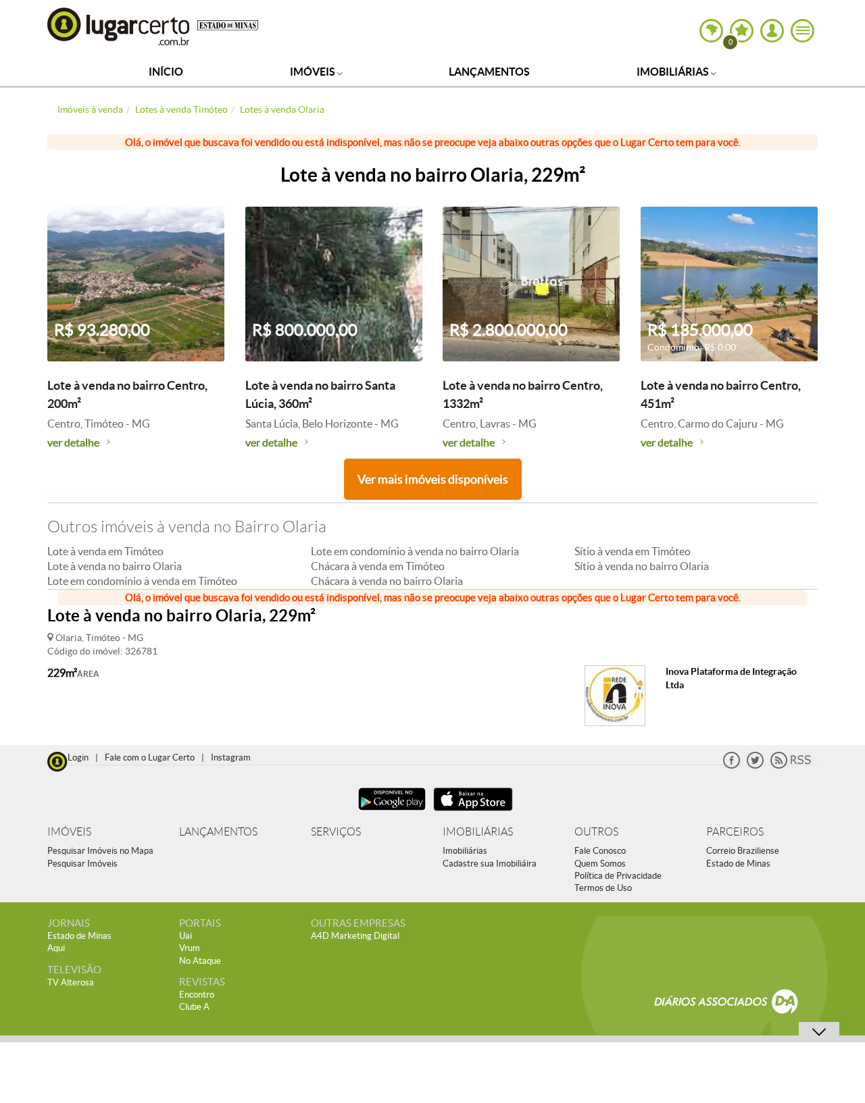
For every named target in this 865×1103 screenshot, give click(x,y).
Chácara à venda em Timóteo (378, 566)
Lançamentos (489, 72)
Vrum (189, 948)
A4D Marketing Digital (355, 936)
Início (166, 72)
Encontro (196, 995)
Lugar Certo (119, 26)
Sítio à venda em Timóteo (632, 551)
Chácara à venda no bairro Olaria (387, 581)
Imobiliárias (674, 72)
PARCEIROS (735, 832)
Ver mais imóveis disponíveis (432, 479)
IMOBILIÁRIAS (478, 832)
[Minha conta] (772, 31)
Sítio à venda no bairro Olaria (641, 566)
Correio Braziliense (742, 851)
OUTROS (596, 832)
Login (78, 757)
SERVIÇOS (336, 832)
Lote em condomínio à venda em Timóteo (142, 581)
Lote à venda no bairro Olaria (114, 566)
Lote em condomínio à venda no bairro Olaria (415, 551)
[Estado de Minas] (227, 24)
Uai (185, 936)
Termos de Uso (603, 888)
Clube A (194, 1007)
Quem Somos (600, 863)
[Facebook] (731, 766)
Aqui (56, 948)
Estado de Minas (738, 863)
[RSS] (790, 766)
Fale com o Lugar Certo (150, 757)
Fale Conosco (600, 851)
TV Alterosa (70, 982)
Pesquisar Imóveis (82, 863)
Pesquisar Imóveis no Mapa (100, 851)
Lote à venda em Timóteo (105, 551)
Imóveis (313, 72)
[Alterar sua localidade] (711, 31)
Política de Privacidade (618, 876)
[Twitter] (755, 766)
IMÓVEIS (69, 832)
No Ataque (200, 961)
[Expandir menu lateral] (802, 31)
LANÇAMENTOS (218, 832)
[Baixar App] (391, 812)
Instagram (231, 757)
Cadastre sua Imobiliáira (490, 863)
